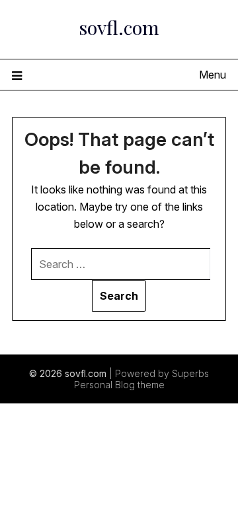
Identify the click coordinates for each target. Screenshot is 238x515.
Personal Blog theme (119, 384)
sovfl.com (119, 27)
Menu (212, 74)
